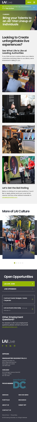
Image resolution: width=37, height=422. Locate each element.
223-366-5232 (6, 365)
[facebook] (2, 346)
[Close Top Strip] (34, 7)
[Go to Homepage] (7, 2)
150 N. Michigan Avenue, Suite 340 (11, 372)
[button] (14, 263)
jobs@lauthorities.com (9, 197)
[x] (6, 346)
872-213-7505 (6, 375)
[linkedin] (10, 346)
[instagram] (14, 346)
